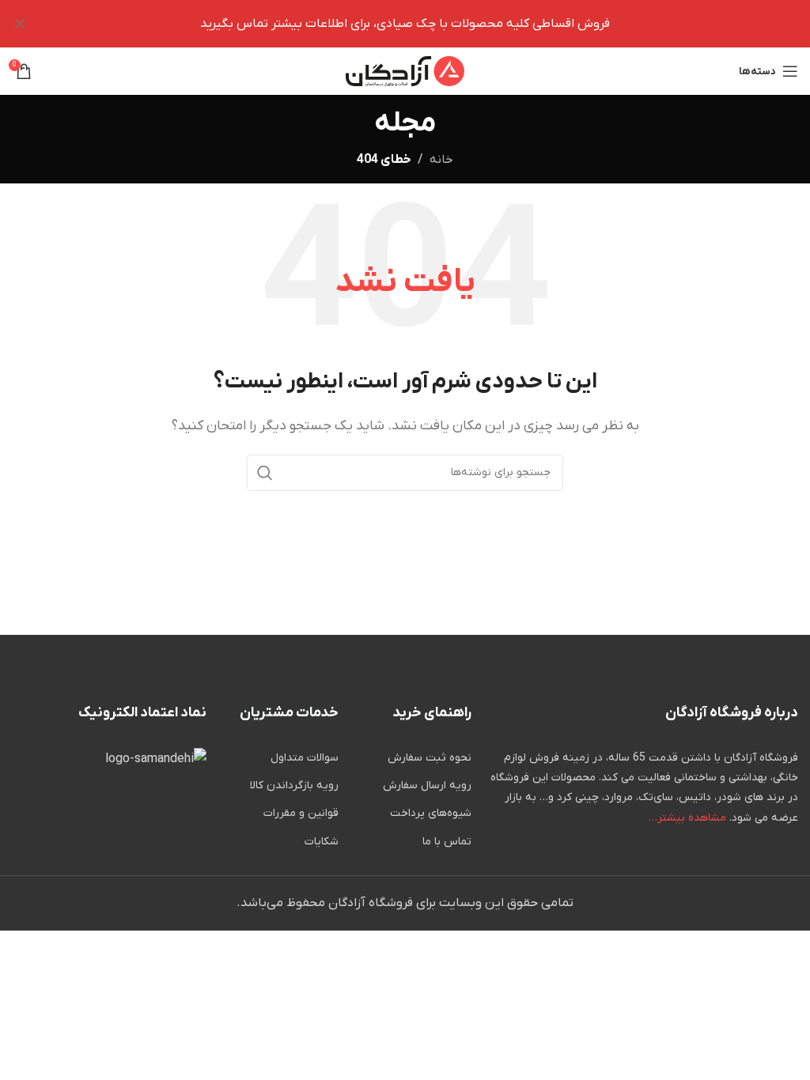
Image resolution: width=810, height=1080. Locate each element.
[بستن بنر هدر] (20, 23)
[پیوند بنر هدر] (428, 23)
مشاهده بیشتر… (687, 817)
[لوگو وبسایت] (405, 70)
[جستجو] (265, 473)
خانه (441, 160)
